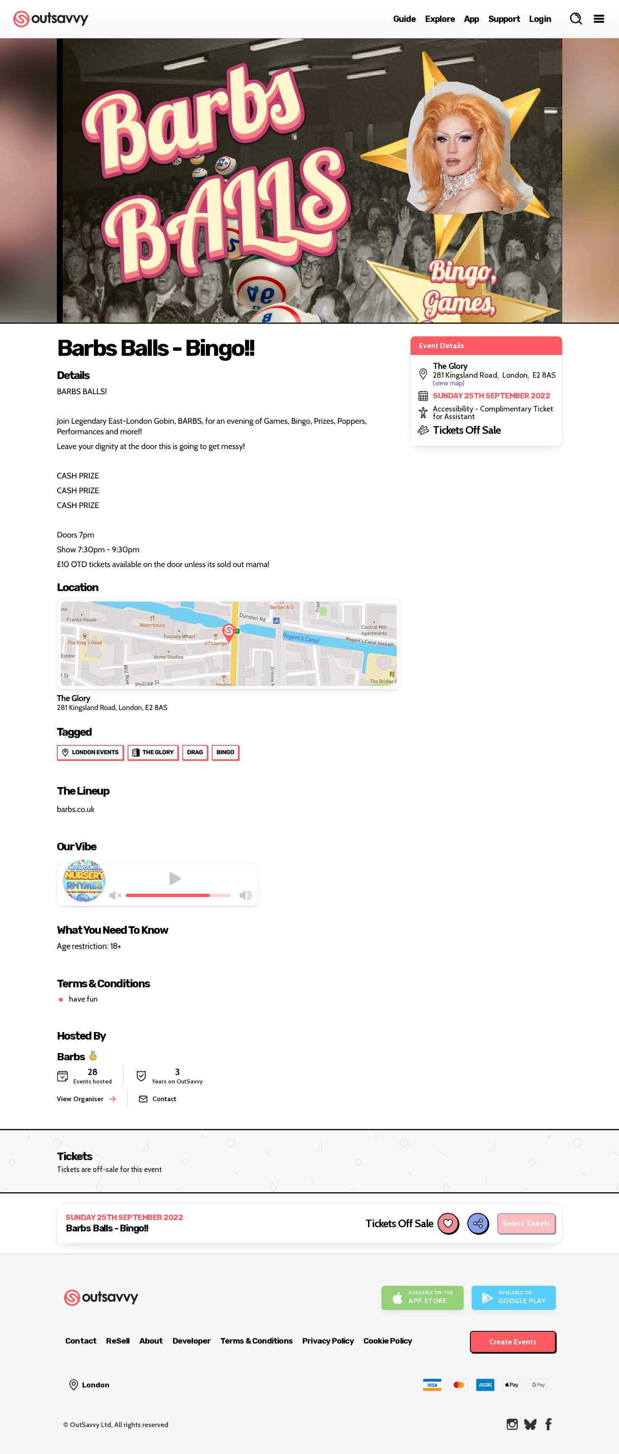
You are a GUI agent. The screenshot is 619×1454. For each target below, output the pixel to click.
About (151, 1341)
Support (504, 19)
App (471, 19)
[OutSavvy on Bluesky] (530, 1424)
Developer (192, 1341)
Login (540, 19)
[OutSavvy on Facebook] (548, 1424)
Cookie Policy (387, 1341)
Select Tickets (526, 1223)
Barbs (71, 1056)
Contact (80, 1341)
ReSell (117, 1341)
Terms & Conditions (256, 1341)
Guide (404, 19)
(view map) (448, 383)
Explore (440, 19)
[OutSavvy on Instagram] (512, 1424)
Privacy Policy (328, 1341)
